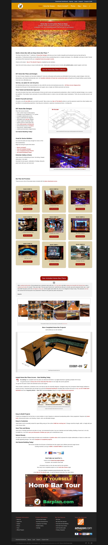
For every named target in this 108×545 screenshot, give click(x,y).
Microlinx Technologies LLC (33, 543)
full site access (64, 323)
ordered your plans (22, 287)
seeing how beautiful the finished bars (75, 285)
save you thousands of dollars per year (38, 432)
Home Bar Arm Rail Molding (62, 523)
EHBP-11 (84, 169)
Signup (71, 1)
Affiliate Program (20, 529)
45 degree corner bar (38, 288)
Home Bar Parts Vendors (61, 525)
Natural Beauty (20, 435)
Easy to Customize (22, 421)
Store (84, 6)
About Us (19, 519)
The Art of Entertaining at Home (54, 24)
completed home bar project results (44, 59)
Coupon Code (88, 1)
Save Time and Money (23, 428)
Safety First (19, 521)
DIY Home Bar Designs (24, 108)
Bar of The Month (57, 101)
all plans (31, 125)
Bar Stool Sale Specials (61, 521)
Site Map (38, 527)
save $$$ (27, 101)
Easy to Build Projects (23, 414)
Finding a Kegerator (60, 529)
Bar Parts (58, 519)
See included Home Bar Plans (54, 278)
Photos (73, 6)
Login (76, 1)
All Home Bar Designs (41, 519)
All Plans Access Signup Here (72, 85)
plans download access (51, 181)
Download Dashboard (61, 1)
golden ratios (54, 437)
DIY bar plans (57, 285)
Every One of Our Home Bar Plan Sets (41, 381)
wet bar (27, 119)
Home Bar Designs (49, 6)
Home (40, 6)
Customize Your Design (41, 523)
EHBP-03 (79, 169)
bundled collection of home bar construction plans (54, 78)
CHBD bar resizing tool (59, 423)
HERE (50, 446)
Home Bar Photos (63, 467)
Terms (18, 527)
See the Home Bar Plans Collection (54, 69)
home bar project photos (57, 460)
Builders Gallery (39, 525)
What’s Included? (63, 6)
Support (80, 1)
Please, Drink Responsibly (66, 543)
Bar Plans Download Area (42, 521)
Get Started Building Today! (24, 131)
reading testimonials (25, 285)
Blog (79, 6)
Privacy (18, 525)
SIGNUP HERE (58, 446)
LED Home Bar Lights (61, 527)
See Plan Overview (28, 208)
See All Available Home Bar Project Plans (54, 33)
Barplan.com (22, 543)
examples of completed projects (43, 439)
